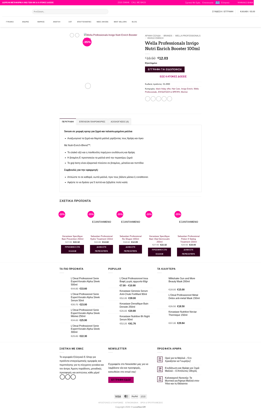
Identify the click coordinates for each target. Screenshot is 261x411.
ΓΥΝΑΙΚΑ (10, 22)
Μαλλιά (184, 92)
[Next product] (72, 35)
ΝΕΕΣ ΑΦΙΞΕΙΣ (103, 22)
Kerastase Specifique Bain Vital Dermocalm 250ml (159, 239)
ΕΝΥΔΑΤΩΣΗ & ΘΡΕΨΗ (169, 92)
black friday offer (163, 89)
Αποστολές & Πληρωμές (110, 403)
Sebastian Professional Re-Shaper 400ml (131, 237)
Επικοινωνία (207, 3)
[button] (138, 2)
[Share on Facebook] (147, 98)
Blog (134, 22)
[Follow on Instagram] (204, 11)
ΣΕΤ (70, 22)
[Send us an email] (208, 11)
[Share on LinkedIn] (169, 98)
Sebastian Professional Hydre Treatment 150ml (101, 237)
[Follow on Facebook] (200, 11)
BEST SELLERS (120, 22)
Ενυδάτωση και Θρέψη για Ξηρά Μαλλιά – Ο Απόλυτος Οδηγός (182, 369)
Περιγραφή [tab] (68, 122)
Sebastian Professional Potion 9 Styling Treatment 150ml (189, 239)
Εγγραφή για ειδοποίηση (165, 69)
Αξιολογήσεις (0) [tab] (120, 122)
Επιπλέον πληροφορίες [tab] (92, 122)
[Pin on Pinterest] (164, 98)
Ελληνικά (225, 3)
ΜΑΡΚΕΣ (41, 22)
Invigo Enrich (155, 38)
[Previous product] (77, 35)
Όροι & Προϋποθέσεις (151, 403)
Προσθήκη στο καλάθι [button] (72, 249)
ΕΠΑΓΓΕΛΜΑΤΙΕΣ (84, 22)
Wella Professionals (187, 36)
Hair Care (176, 89)
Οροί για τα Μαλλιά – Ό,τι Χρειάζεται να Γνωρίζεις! (178, 359)
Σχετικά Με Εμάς (192, 3)
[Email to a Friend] (158, 98)
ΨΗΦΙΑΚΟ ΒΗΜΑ (245, 3)
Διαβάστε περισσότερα (101, 249)
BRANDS (168, 36)
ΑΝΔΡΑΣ (25, 22)
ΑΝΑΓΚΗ (56, 22)
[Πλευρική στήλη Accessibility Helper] (257, 3)
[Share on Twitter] (153, 98)
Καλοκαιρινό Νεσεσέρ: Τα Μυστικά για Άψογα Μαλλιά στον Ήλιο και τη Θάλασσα (182, 381)
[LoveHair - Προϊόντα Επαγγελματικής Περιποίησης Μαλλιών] (14, 11)
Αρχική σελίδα (153, 36)
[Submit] (105, 11)
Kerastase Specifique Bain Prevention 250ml (72, 237)
